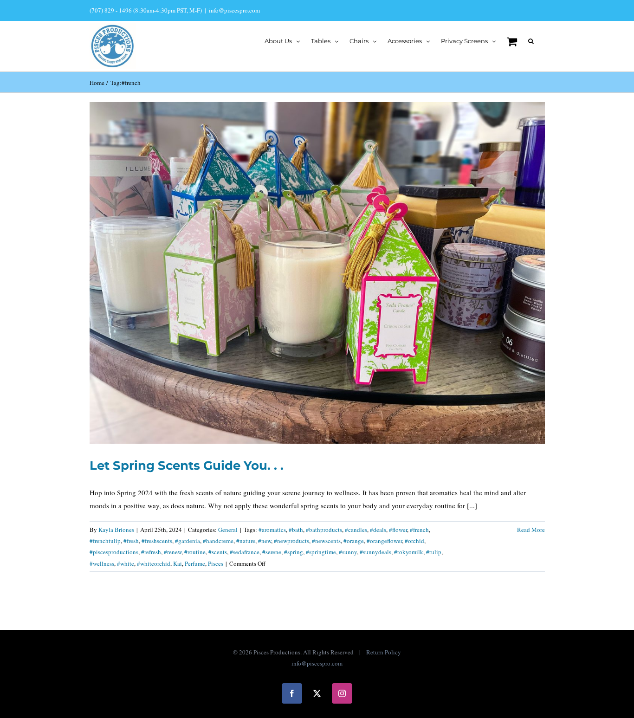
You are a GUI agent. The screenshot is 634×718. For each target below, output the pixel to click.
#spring (293, 552)
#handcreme (218, 541)
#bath (296, 529)
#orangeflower (384, 541)
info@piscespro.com (234, 10)
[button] (531, 40)
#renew (172, 552)
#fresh (131, 541)
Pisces (215, 563)
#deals (378, 529)
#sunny (348, 552)
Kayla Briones (116, 529)
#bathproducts (324, 529)
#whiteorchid (153, 563)
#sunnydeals (375, 552)
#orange (353, 541)
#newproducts (291, 541)
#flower (398, 529)
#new (264, 541)
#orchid (414, 541)
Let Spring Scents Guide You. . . (187, 465)
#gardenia (187, 541)
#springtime (321, 552)
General (228, 529)
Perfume (195, 563)
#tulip (433, 552)
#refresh (151, 552)
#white (125, 563)
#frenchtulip (105, 541)
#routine (195, 552)
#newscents (326, 541)
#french (419, 529)
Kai (177, 563)
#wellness (102, 563)
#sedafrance (244, 552)
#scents (217, 552)
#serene (271, 552)
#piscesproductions (114, 552)
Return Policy (383, 652)
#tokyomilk (408, 552)
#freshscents (157, 541)
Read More (531, 529)
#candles (356, 529)
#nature (245, 541)
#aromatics (272, 529)
